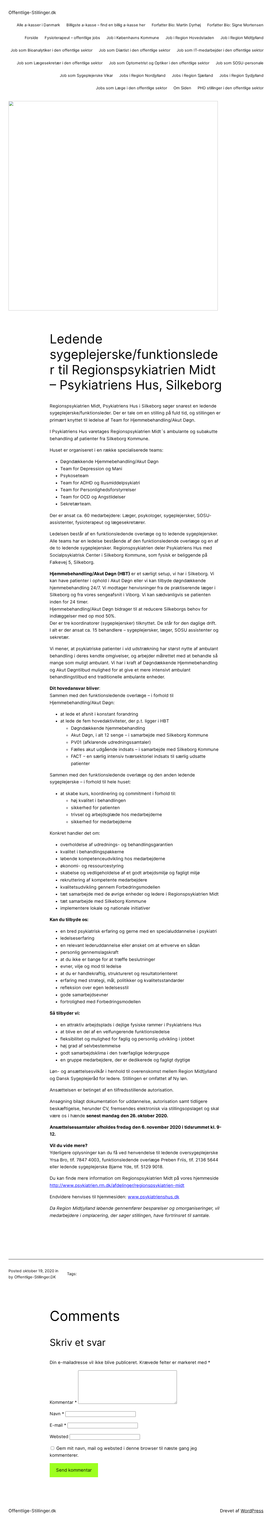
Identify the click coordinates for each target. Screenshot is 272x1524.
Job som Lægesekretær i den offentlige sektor (60, 63)
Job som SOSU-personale (240, 63)
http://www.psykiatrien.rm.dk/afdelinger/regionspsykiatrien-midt (117, 1185)
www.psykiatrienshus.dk (153, 1196)
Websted (59, 1436)
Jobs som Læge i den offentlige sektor (131, 88)
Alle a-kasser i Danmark (38, 25)
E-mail (58, 1425)
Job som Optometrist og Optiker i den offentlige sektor (159, 63)
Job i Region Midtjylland (242, 37)
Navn (57, 1413)
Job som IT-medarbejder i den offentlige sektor (220, 50)
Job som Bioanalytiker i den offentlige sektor (51, 50)
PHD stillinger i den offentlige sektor (231, 88)
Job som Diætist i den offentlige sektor (134, 50)
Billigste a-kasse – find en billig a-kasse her (105, 25)
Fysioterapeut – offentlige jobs (72, 37)
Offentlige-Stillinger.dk (32, 12)
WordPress (252, 1510)
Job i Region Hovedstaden (189, 37)
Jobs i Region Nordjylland (142, 75)
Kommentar (63, 1402)
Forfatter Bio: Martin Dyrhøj (176, 25)
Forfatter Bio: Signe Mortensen (235, 25)
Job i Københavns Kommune (133, 37)
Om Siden (182, 88)
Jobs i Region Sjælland (192, 75)
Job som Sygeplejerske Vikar (86, 75)
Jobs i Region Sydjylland (241, 75)
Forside (31, 37)
